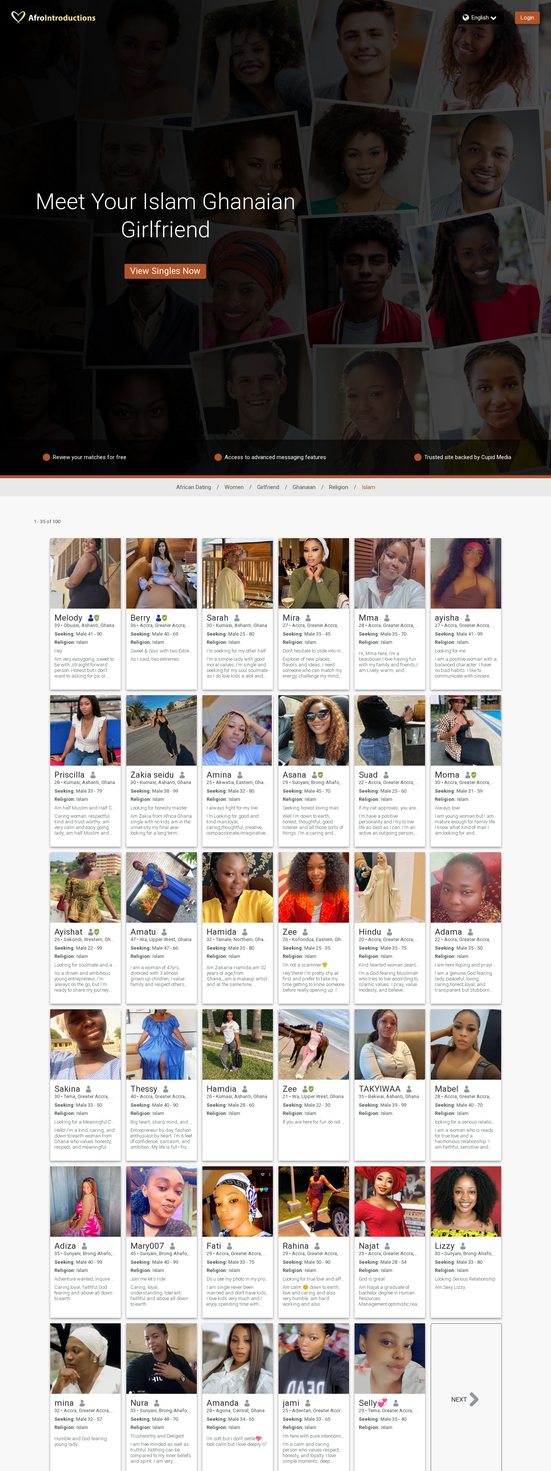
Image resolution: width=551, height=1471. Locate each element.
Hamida (222, 932)
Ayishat (68, 932)
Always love (447, 808)
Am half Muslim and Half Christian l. (85, 808)
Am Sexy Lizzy (450, 1287)
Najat (369, 1246)
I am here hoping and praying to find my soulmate (466, 965)
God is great (372, 1279)
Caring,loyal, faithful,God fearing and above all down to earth (83, 1292)
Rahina (296, 1246)
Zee (290, 932)
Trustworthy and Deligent (157, 1436)
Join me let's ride (147, 1279)
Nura (139, 1403)
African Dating (193, 487)
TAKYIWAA (380, 1089)
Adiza (65, 1246)
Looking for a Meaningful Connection (85, 1122)
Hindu (370, 932)
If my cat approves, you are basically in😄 (390, 808)
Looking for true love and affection (314, 1279)
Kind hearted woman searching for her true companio (390, 965)
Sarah (218, 618)
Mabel (446, 1089)
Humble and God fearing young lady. (80, 1441)
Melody (68, 618)
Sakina (67, 1089)
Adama (448, 932)
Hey (58, 651)
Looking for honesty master (158, 808)
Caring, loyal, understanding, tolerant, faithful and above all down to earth (159, 1295)
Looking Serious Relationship (465, 1279)
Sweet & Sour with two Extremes (161, 651)
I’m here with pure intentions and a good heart (314, 1436)
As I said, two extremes (154, 659)
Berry (140, 618)
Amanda (223, 1403)
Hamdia (222, 1089)
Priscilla (69, 775)
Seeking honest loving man (311, 808)
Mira (291, 618)
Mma (369, 618)
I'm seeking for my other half (236, 651)
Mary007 (147, 1246)
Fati (214, 1246)
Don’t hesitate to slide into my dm (314, 651)
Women (234, 487)
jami (291, 1403)
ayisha (447, 618)
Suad (368, 775)
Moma (447, 775)
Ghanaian (304, 487)
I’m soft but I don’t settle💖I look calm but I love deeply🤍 (237, 1441)
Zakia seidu (152, 775)
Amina (219, 775)
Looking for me (450, 651)
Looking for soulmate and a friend (85, 965)
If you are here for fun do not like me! (314, 1122)
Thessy (143, 1089)
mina (64, 1403)
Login (527, 17)
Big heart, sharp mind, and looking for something (161, 1122)
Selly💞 (373, 1403)
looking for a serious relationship (466, 1122)
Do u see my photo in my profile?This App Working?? (238, 1279)
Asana (294, 775)
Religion (338, 487)
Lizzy (445, 1246)
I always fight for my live (232, 808)
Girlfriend (268, 487)
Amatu (143, 932)
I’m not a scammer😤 (305, 965)
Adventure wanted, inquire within (85, 1279)
